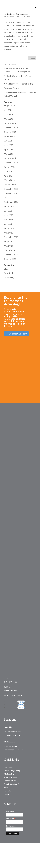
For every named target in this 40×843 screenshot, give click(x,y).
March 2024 (9, 180)
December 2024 (11, 162)
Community (9, 277)
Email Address (12, 826)
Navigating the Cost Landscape (16, 14)
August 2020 (9, 241)
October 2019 (10, 259)
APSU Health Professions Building (18, 84)
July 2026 (8, 110)
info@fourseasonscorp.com (14, 695)
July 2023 (8, 211)
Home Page (8, 767)
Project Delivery (10, 781)
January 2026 (10, 123)
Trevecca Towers (11, 88)
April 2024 (8, 176)
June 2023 (8, 215)
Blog (28, 16)
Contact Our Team (18, 333)
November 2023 (11, 193)
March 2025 (9, 154)
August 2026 (9, 105)
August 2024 (9, 167)
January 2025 (10, 158)
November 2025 (11, 127)
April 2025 (8, 149)
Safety (6, 787)
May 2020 (8, 246)
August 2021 (9, 228)
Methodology (9, 774)
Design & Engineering (12, 770)
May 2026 (8, 114)
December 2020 (11, 237)
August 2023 (9, 206)
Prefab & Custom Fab (12, 784)
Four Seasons (10, 16)
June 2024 (8, 171)
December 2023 (11, 189)
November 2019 (11, 254)
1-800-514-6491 (10, 690)
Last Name (10, 819)
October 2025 (10, 132)
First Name (10, 811)
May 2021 (8, 233)
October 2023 (10, 197)
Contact (7, 794)
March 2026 (9, 119)
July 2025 (8, 140)
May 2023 (8, 219)
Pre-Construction (10, 777)
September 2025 (11, 136)
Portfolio (7, 791)
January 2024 (10, 184)
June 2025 (8, 145)
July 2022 (8, 224)
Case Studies (9, 273)
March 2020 (9, 250)
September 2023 (11, 202)
